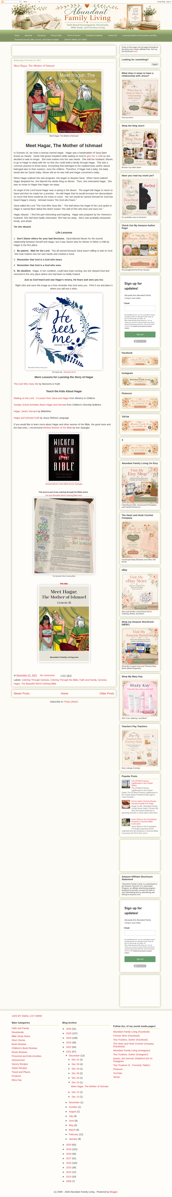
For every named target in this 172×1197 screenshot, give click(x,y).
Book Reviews (19, 1044)
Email (126, 303)
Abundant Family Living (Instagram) (131, 1050)
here (135, 51)
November (74, 1102)
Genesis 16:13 (70, 372)
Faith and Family (88, 680)
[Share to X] (66, 676)
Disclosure (41, 35)
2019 (69, 1149)
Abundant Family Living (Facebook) (131, 1031)
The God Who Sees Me (26, 384)
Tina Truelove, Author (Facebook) (130, 1039)
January (73, 1139)
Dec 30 (76, 1064)
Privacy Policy (56, 35)
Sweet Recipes (19, 1068)
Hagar (17, 683)
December (74, 1055)
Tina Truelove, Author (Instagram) (130, 1054)
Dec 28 (76, 1073)
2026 (69, 1029)
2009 (69, 1181)
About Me (28, 35)
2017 (69, 1158)
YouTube (117, 1073)
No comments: (48, 675)
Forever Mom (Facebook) (126, 1035)
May (71, 1125)
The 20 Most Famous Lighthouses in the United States (142, 783)
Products (16, 1076)
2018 (69, 1154)
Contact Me (112, 35)
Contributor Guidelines (94, 35)
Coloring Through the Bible (64, 680)
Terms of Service (73, 35)
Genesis (102, 680)
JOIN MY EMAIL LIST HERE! (75, 40)
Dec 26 (76, 1078)
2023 (69, 1042)
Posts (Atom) (71, 701)
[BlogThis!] (64, 676)
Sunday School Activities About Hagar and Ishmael (40, 404)
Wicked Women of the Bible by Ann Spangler (64, 484)
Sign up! (140, 334)
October (73, 1107)
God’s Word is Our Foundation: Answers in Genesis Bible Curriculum (144, 821)
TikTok (116, 1077)
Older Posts (107, 693)
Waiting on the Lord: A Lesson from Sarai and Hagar (41, 398)
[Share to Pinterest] (70, 676)
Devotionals (18, 1032)
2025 (69, 1033)
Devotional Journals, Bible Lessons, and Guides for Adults (37, 40)
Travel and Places (21, 1072)
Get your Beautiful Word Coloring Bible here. (64, 495)
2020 (69, 1144)
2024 (69, 1038)
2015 (69, 1167)
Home (17, 35)
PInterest (118, 1069)
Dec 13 (76, 1096)
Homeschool (18, 1060)
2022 (69, 1047)
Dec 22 (76, 1082)
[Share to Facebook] (68, 676)
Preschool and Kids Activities (26, 1056)
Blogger (113, 1192)
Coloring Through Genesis (35, 680)
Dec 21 (76, 1092)
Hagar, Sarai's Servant (25, 411)
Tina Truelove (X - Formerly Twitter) (131, 1065)
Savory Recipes (20, 1064)
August (73, 1111)
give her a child (94, 156)
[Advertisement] (41, 49)
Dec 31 (76, 1059)
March (72, 1130)
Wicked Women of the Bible (57, 427)
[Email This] (61, 676)
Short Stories (18, 1040)
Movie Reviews (19, 1052)
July (71, 1116)
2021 (69, 1051)
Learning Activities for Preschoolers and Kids (139, 35)
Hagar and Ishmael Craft (27, 418)
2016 (69, 1163)
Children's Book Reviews (24, 1048)
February (74, 1134)
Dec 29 (76, 1068)
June (72, 1120)
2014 (69, 1172)
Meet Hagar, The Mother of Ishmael (34, 65)
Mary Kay (17, 1080)
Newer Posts (21, 693)
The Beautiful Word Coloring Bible (38, 683)
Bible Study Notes (21, 1036)
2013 (69, 1176)
